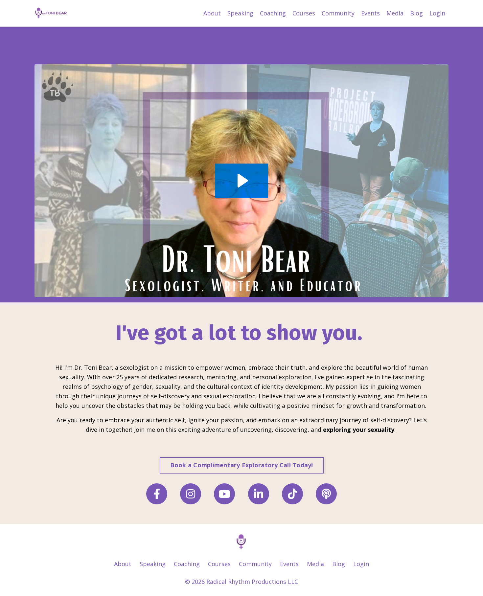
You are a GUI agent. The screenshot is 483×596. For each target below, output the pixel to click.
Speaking (240, 13)
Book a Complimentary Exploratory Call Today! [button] (241, 465)
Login (437, 13)
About (212, 13)
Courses (303, 13)
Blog (416, 13)
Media (394, 13)
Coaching (273, 13)
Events (370, 13)
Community (338, 13)
